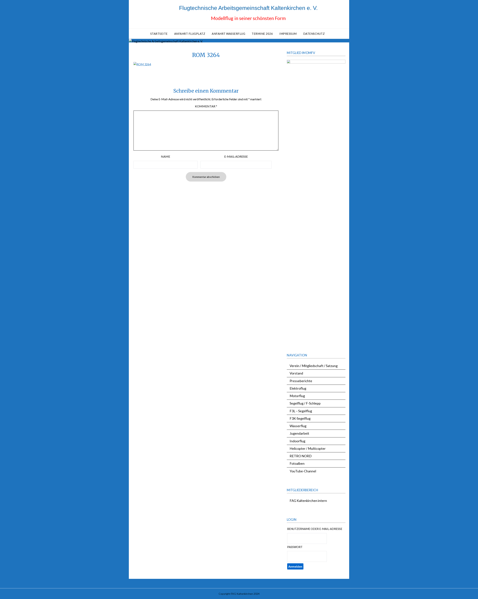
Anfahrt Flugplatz (189, 33)
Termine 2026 (262, 33)
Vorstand (296, 373)
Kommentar (206, 106)
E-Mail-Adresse (236, 156)
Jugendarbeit (299, 433)
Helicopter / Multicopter (308, 448)
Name (165, 156)
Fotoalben (297, 463)
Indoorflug (297, 441)
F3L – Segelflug (301, 411)
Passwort (294, 547)
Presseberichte (301, 381)
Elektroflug (298, 388)
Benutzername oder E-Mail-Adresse (314, 528)
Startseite (159, 33)
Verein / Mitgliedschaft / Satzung (314, 366)
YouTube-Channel (303, 471)
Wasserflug (298, 426)
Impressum (288, 33)
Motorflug (297, 396)
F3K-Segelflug (300, 418)
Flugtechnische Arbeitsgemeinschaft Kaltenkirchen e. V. (248, 8)
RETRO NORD (301, 456)
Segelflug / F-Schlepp (305, 403)
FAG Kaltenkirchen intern (308, 501)
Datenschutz (314, 33)
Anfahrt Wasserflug (228, 33)
